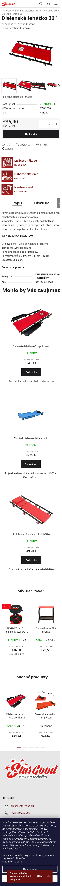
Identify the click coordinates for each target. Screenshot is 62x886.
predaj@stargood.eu (22, 806)
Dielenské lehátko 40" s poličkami (31, 346)
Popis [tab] (17, 202)
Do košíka (31, 134)
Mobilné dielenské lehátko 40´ (30, 438)
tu (21, 861)
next (58, 616)
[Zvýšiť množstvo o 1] (56, 124)
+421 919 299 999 (20, 813)
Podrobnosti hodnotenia (16, 28)
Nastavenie (30, 869)
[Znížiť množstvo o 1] (41, 124)
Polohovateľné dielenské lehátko (31, 534)
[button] (31, 371)
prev (3, 616)
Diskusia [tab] (42, 202)
